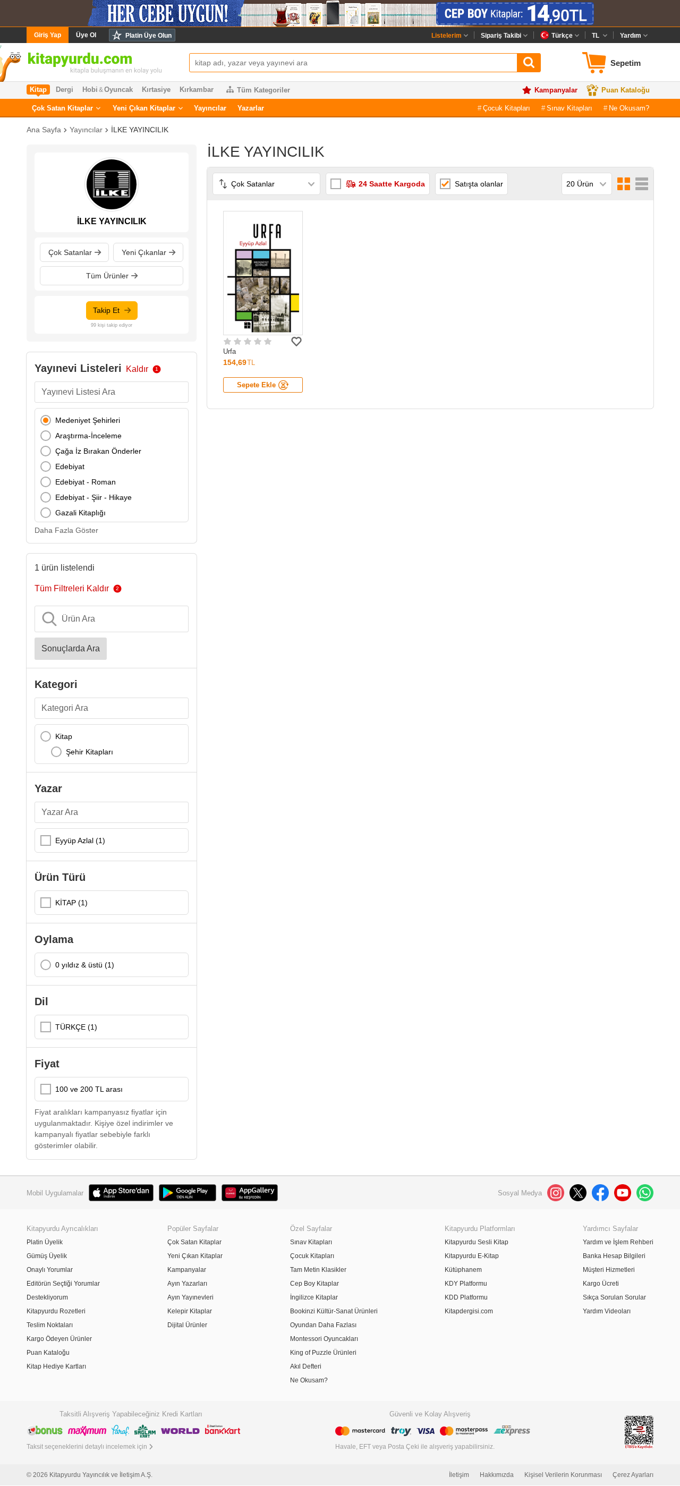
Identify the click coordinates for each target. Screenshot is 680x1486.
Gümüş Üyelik (47, 1256)
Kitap (63, 736)
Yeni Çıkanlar (144, 252)
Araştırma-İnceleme (88, 435)
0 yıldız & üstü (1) (84, 965)
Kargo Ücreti (601, 1283)
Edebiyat (69, 466)
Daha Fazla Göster (66, 530)
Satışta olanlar (479, 184)
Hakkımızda (497, 1475)
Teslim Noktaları (50, 1325)
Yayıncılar (210, 108)
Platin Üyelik (45, 1242)
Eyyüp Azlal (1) (80, 840)
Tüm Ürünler (107, 275)
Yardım (630, 35)
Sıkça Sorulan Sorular (614, 1297)
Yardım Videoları (607, 1311)
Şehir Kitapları (89, 752)
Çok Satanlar (70, 252)
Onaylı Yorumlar (50, 1269)
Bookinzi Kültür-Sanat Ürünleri (334, 1311)
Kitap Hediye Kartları (56, 1366)
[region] (111, 465)
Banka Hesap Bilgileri (614, 1256)
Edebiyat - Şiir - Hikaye (93, 497)
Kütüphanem (463, 1269)
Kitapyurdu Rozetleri (56, 1311)
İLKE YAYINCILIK (139, 129)
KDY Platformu (466, 1283)
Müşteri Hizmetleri (609, 1269)
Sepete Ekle (256, 385)
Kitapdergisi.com (469, 1311)
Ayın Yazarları (187, 1283)
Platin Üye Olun (148, 35)
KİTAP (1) (71, 902)
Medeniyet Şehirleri (87, 420)
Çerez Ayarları (633, 1475)
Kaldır (137, 368)
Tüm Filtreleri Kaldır (72, 588)
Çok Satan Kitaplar (62, 108)
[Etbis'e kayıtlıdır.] (639, 1431)
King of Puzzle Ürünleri (323, 1352)
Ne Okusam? (629, 108)
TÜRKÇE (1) (76, 1027)
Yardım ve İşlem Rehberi (618, 1242)
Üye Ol (86, 35)
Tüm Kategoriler (263, 90)
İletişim (459, 1475)
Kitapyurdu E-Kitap (472, 1256)
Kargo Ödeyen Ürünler (59, 1339)
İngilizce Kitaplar (314, 1297)
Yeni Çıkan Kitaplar (144, 108)
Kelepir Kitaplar (189, 1311)
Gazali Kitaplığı (80, 512)
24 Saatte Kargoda (392, 184)
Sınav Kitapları (569, 108)
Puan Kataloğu (625, 90)
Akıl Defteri (305, 1366)
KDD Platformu (466, 1297)
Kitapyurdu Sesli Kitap (476, 1242)
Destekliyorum (47, 1297)
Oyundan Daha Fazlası (323, 1325)
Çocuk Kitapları (506, 108)
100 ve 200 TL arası (89, 1089)
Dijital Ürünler (187, 1325)
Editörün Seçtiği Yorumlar (63, 1283)
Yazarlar (250, 108)
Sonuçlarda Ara (70, 648)
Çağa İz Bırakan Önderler (98, 451)
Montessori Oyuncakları (324, 1339)
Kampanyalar (555, 90)
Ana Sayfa (44, 129)
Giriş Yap (47, 35)
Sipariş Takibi (501, 35)
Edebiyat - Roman (85, 482)
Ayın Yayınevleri (190, 1297)
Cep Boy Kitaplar (314, 1283)
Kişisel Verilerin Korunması (563, 1475)
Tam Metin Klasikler (318, 1269)
